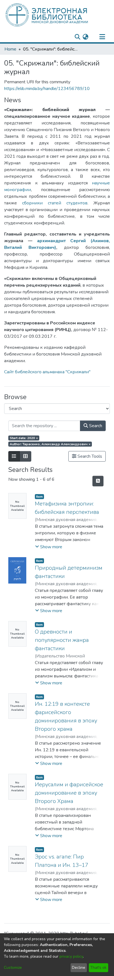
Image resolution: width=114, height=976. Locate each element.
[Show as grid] (25, 456)
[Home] (56, 14)
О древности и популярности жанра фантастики (62, 640)
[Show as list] (14, 456)
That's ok (98, 967)
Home (10, 49)
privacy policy (71, 956)
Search (95, 426)
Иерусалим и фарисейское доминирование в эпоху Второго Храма (69, 793)
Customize (13, 967)
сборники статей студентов (54, 203)
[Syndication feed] (97, 481)
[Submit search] (77, 37)
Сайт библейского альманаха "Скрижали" (47, 372)
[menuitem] (85, 37)
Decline (78, 967)
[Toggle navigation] (102, 37)
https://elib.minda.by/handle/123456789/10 (47, 89)
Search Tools (89, 456)
